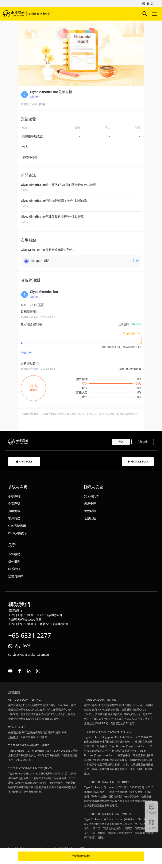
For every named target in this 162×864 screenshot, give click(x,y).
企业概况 (14, 554)
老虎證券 (27, 13)
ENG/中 (151, 3)
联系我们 (14, 569)
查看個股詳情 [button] (81, 856)
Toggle (154, 14)
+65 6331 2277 (29, 635)
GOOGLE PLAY (139, 461)
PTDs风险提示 (17, 533)
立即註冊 (143, 441)
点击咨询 (23, 646)
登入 (120, 441)
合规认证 (90, 518)
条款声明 (14, 496)
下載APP (151, 828)
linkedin (29, 671)
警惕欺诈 (90, 511)
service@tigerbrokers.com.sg (28, 655)
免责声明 (14, 503)
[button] (81, 94)
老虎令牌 (90, 503)
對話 (136, 260)
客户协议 (14, 518)
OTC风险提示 (17, 526)
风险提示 (14, 511)
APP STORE (25, 461)
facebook (20, 671)
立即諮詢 (151, 812)
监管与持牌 (15, 576)
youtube (10, 671)
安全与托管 (91, 496)
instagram (38, 671)
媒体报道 (14, 561)
